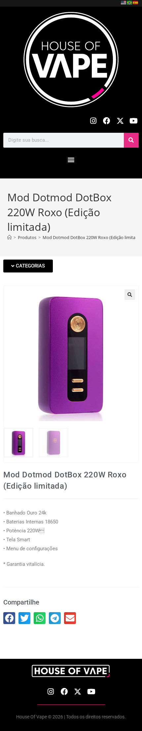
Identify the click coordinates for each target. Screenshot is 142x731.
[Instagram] (93, 121)
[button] (71, 159)
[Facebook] (107, 121)
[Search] (131, 140)
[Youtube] (133, 121)
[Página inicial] (9, 237)
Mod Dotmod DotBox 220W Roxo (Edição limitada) (92, 237)
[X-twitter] (120, 121)
